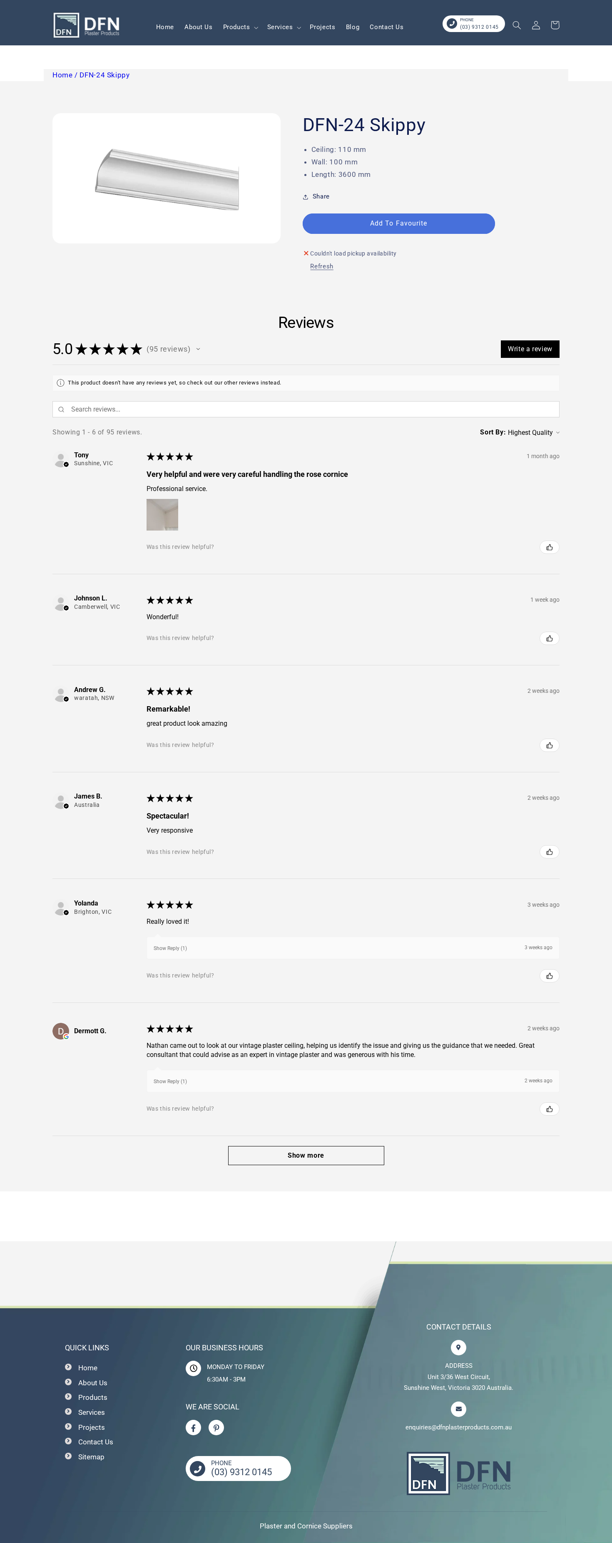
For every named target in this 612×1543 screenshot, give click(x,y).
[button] (240, 27)
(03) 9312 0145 (479, 27)
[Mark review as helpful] (550, 547)
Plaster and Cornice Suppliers (306, 1526)
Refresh (321, 266)
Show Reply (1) (170, 948)
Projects (91, 1427)
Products (92, 1397)
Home (87, 1368)
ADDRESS (459, 1365)
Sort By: (493, 432)
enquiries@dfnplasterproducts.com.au (459, 1427)
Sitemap (91, 1457)
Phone (467, 19)
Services (91, 1412)
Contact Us (95, 1442)
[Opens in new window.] (66, 1036)
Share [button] (321, 196)
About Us (92, 1383)
